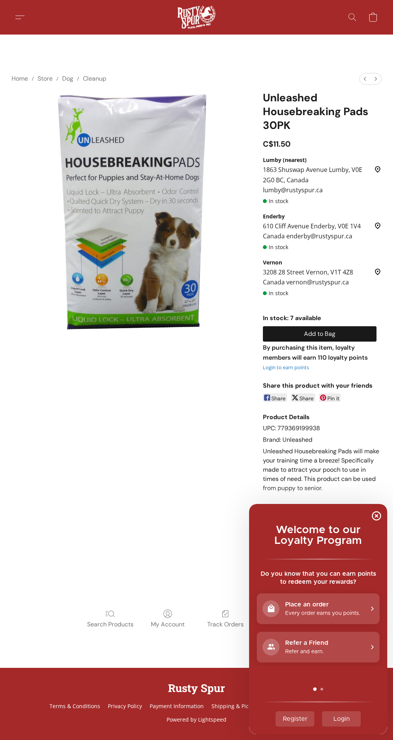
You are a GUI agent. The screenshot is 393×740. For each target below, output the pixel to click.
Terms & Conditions (75, 706)
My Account (168, 624)
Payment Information (177, 706)
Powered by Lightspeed (196, 719)
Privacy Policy (125, 706)
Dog (67, 78)
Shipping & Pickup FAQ (240, 706)
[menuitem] (365, 78)
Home (20, 78)
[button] (196, 17)
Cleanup (94, 78)
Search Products (110, 624)
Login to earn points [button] (286, 367)
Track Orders (225, 624)
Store (45, 78)
